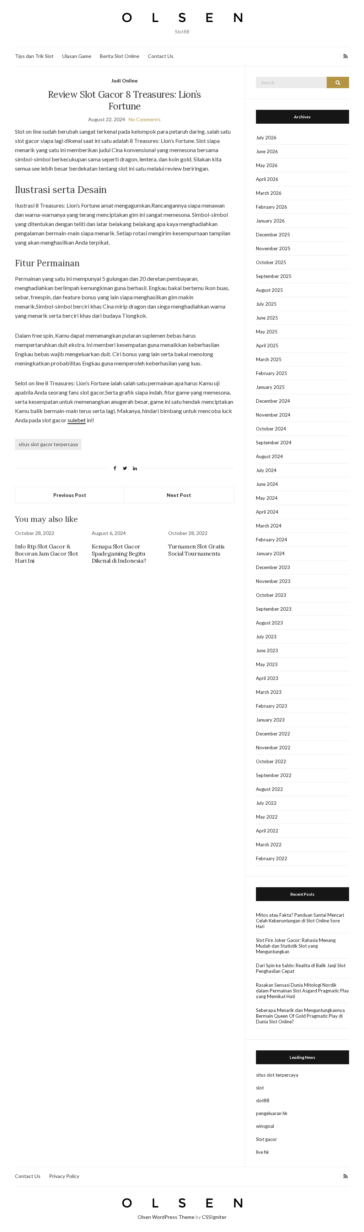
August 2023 (269, 623)
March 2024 (269, 526)
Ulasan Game (76, 56)
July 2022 (266, 803)
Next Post (179, 495)
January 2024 (270, 553)
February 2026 (271, 207)
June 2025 (267, 318)
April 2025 (267, 345)
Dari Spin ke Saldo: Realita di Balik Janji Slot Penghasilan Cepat (301, 968)
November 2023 (273, 581)
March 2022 (269, 844)
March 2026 (269, 193)
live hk (262, 1152)
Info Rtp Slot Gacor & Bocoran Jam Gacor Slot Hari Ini (46, 553)
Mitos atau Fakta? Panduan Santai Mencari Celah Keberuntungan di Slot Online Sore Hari (300, 920)
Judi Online (124, 80)
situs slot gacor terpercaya (48, 444)
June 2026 (267, 151)
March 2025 (269, 359)
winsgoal (265, 1126)
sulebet (77, 420)
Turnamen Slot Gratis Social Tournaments (196, 550)
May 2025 (267, 331)
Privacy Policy (64, 1176)
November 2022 (273, 747)
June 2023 (267, 650)
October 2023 (271, 595)
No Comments (145, 119)
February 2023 (271, 706)
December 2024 (273, 401)
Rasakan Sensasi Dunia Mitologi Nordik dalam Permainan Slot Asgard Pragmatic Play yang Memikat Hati (302, 990)
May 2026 (267, 165)
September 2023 (273, 609)
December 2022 (273, 733)
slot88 (262, 1100)
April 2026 (267, 179)
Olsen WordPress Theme (166, 1217)
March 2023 (269, 692)
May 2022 (267, 817)
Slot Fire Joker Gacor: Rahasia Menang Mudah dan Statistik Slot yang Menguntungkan (296, 945)
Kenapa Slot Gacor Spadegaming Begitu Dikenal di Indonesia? (119, 553)
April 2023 (267, 678)
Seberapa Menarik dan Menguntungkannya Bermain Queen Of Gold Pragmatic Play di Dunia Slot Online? (300, 1015)
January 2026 (270, 221)
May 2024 (267, 498)
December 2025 (273, 234)
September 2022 (273, 775)
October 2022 (271, 761)
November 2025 (273, 248)
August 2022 (269, 789)
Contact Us (160, 56)
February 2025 (271, 373)
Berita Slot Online (119, 56)
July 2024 (266, 470)
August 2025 (269, 290)
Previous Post (69, 495)
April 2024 (267, 512)
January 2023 (270, 720)
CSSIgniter (214, 1217)
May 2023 (267, 664)
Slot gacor (266, 1139)
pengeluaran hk (272, 1113)
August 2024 (269, 456)
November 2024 (273, 415)
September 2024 (273, 442)
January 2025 (270, 387)
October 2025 (271, 262)
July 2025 (266, 304)
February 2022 (271, 858)
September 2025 (273, 276)
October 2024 (271, 429)
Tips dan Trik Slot (34, 56)
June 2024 (267, 484)
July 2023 (266, 636)
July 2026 (266, 137)
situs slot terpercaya (277, 1075)
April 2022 (267, 831)
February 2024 (271, 539)
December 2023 (273, 567)
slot (260, 1088)
